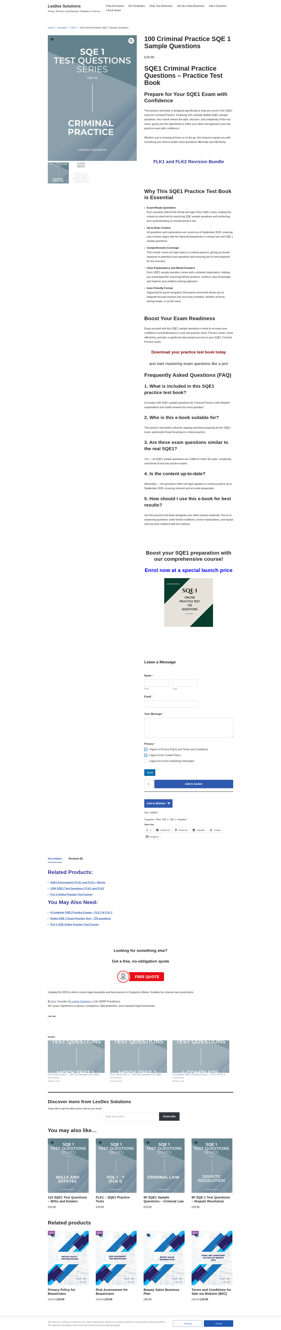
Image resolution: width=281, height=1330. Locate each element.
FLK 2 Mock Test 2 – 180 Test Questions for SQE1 (136, 1074)
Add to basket (193, 784)
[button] (131, 41)
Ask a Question (218, 6)
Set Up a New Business (190, 6)
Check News (113, 10)
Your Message (153, 714)
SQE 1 (165, 819)
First (146, 688)
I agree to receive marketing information (171, 761)
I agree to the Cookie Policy (165, 755)
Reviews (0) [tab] (76, 858)
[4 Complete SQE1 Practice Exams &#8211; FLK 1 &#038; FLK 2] (201, 1056)
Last (175, 688)
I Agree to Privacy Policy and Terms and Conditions (178, 749)
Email (148, 696)
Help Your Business (160, 6)
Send (150, 772)
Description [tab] (55, 858)
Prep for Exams (115, 6)
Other (73, 27)
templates (62, 27)
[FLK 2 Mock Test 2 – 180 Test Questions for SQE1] (139, 1056)
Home (51, 27)
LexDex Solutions (81, 1001)
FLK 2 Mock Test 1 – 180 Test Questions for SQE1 (74, 1074)
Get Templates (136, 6)
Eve (54, 1001)
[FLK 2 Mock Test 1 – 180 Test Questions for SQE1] (77, 1056)
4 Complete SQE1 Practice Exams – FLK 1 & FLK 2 (198, 1074)
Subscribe (169, 1116)
